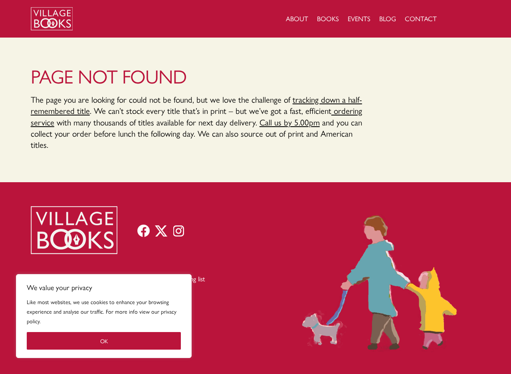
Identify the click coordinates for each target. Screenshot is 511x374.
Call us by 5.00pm (289, 122)
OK (104, 341)
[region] (104, 316)
